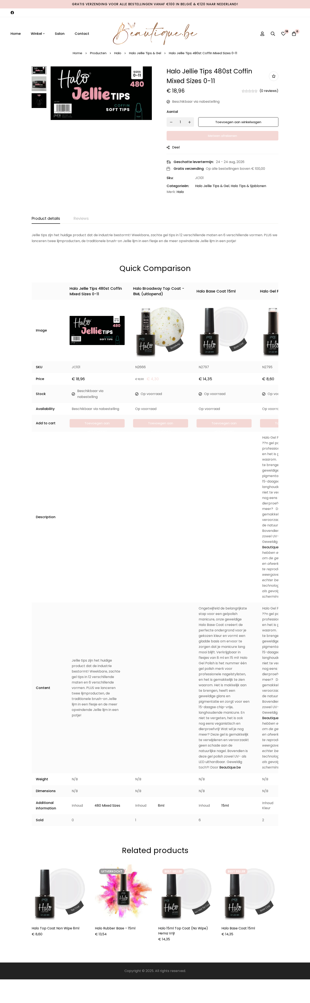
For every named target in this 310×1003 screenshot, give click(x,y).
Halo (117, 53)
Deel (176, 147)
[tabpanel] (155, 238)
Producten (98, 53)
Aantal (172, 111)
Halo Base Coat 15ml (216, 291)
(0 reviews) (269, 90)
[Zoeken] (273, 33)
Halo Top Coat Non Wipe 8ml (55, 928)
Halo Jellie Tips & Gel (145, 53)
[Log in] (262, 33)
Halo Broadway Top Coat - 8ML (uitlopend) (158, 291)
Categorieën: (178, 185)
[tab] (46, 218)
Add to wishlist (273, 76)
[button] (97, 423)
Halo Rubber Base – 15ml (115, 928)
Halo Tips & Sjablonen (248, 185)
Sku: (170, 177)
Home (77, 53)
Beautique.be (273, 547)
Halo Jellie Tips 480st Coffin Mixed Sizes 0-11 (96, 291)
